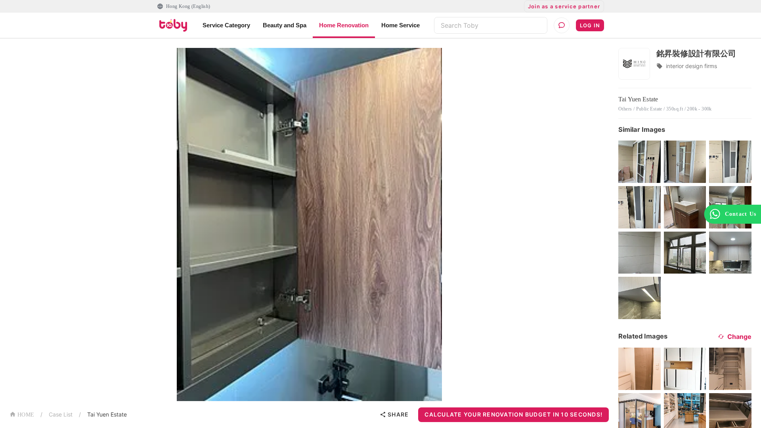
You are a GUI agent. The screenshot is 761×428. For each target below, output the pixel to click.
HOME (25, 415)
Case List (61, 414)
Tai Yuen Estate (107, 414)
